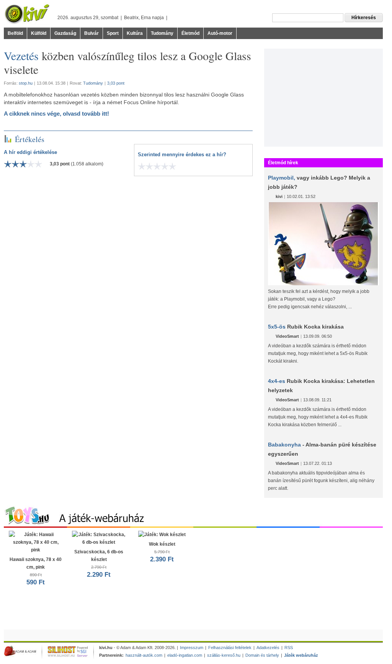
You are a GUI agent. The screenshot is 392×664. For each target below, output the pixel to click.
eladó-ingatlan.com (184, 655)
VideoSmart (287, 336)
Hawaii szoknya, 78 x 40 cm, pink (36, 571)
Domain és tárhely (262, 655)
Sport (113, 33)
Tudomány (162, 33)
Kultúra (135, 33)
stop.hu (26, 83)
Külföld (38, 33)
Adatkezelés (267, 647)
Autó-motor (219, 33)
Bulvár (91, 33)
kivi (279, 196)
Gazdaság (65, 33)
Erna (146, 17)
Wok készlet (162, 552)
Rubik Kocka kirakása (306, 327)
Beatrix (131, 17)
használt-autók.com (144, 655)
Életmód (190, 33)
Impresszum (191, 647)
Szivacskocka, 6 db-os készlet (98, 563)
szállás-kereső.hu (223, 655)
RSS (288, 647)
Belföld (15, 33)
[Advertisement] (323, 96)
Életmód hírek (283, 162)
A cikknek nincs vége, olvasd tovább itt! (56, 113)
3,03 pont (115, 83)
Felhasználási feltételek (230, 647)
